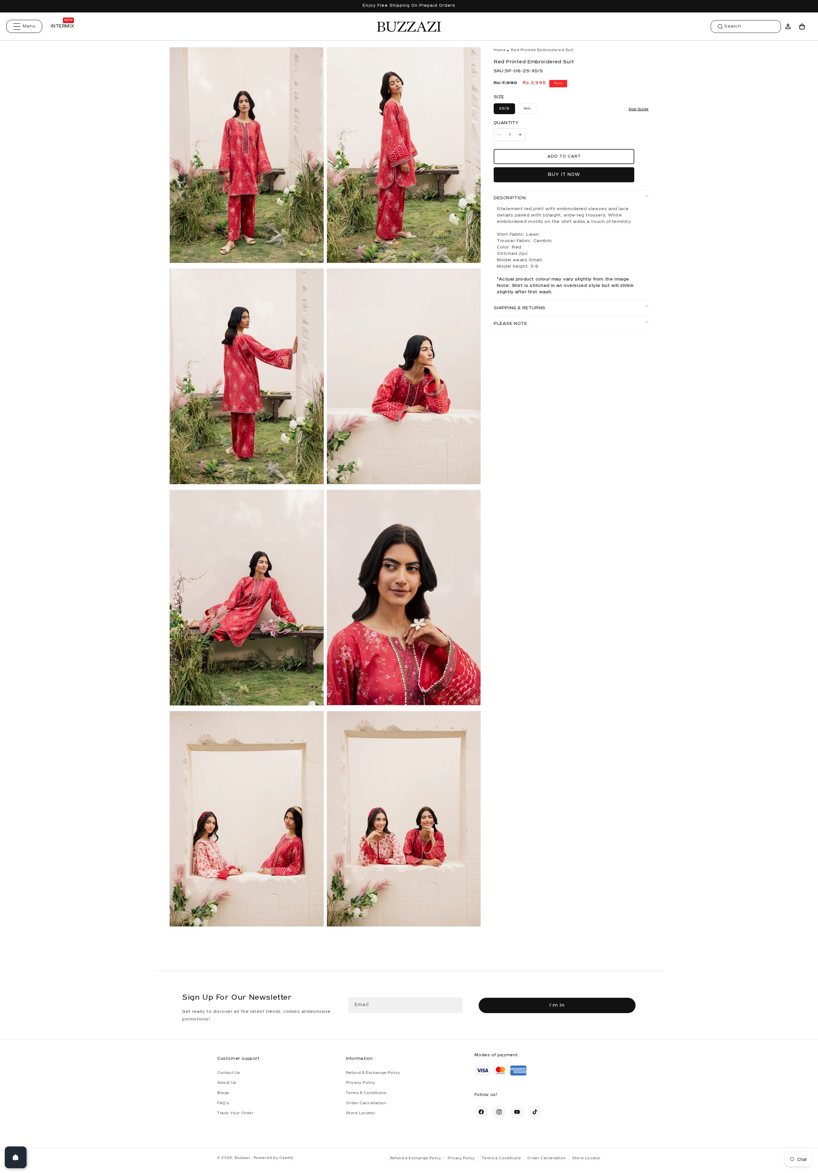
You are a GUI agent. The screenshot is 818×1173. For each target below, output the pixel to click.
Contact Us (228, 1073)
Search (732, 26)
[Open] (16, 1157)
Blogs (223, 1093)
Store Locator (360, 1113)
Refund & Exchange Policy (373, 1073)
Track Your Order (235, 1113)
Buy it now (564, 174)
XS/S (504, 109)
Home (500, 50)
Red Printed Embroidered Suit (542, 50)
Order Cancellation (366, 1103)
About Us (226, 1083)
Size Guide (639, 109)
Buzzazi (243, 1158)
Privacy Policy (360, 1083)
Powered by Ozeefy (274, 1158)
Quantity (506, 123)
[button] (24, 26)
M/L (530, 110)
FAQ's (223, 1103)
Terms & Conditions (366, 1093)
